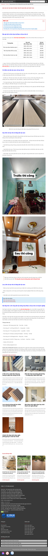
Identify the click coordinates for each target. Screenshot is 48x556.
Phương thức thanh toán (6, 531)
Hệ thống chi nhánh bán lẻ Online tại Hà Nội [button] (10, 540)
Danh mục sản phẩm (8, 1)
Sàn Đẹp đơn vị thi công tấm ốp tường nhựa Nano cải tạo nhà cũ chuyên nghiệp (20, 28)
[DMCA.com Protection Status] (4, 512)
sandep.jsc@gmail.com (8, 500)
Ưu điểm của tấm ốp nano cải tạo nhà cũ (12, 24)
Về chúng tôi (3, 525)
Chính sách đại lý (28, 525)
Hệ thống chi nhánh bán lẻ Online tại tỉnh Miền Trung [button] (12, 545)
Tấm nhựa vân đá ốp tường (9, 301)
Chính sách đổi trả (29, 531)
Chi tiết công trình (6, 479)
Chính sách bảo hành (29, 526)
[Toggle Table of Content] (42, 21)
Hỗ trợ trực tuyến (4, 529)
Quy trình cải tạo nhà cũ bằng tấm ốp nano (13, 25)
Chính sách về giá (28, 532)
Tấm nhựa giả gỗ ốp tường (9, 300)
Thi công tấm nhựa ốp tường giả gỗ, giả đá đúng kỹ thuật (27, 279)
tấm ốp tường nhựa (25, 309)
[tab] (24, 541)
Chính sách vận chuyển (30, 528)
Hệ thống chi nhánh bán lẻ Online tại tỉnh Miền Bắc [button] (11, 543)
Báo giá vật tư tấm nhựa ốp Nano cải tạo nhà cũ (14, 22)
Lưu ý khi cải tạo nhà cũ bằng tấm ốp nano (13, 27)
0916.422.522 (7, 502)
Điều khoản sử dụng (5, 532)
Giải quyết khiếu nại (29, 534)
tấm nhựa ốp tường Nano (19, 37)
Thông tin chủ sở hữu (5, 526)
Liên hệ (2, 528)
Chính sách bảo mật (29, 529)
